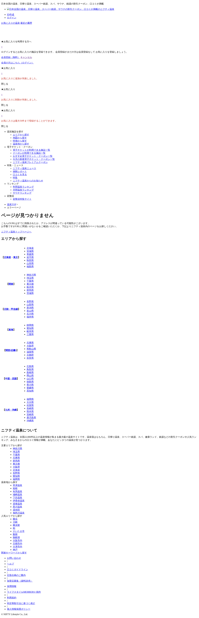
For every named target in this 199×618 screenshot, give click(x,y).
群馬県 (30, 290)
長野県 (30, 301)
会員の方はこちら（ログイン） (17, 62)
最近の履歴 (26, 23)
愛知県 (30, 328)
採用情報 (11, 586)
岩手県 (30, 257)
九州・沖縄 (11, 410)
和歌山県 (31, 349)
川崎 (15, 522)
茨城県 (30, 293)
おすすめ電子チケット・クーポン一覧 (32, 156)
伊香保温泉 (18, 500)
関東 (11, 284)
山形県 (30, 263)
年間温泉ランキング (23, 187)
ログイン (11, 17)
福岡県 (30, 399)
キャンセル (26, 57)
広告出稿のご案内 (16, 575)
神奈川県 (31, 275)
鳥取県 (30, 369)
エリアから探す (21, 134)
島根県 (30, 372)
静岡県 (30, 325)
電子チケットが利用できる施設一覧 (31, 150)
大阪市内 (17, 540)
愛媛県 (30, 388)
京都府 (30, 355)
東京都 (30, 284)
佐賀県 (30, 405)
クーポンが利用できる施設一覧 (29, 153)
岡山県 (30, 375)
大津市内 (17, 546)
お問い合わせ (14, 558)
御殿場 (16, 537)
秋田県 (30, 260)
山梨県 (30, 304)
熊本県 (30, 411)
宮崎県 (30, 414)
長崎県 (30, 408)
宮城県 (30, 251)
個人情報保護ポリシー (18, 609)
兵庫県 (30, 342)
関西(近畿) (11, 350)
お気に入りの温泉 (10, 23)
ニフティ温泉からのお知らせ (28, 180)
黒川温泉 (17, 506)
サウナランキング (22, 193)
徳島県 (30, 381)
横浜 (15, 519)
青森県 (30, 254)
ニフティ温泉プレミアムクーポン (30, 162)
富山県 (30, 310)
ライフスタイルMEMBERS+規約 (24, 592)
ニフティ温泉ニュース (24, 168)
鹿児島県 (31, 417)
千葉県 (30, 281)
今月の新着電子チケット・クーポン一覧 (34, 159)
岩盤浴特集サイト (22, 199)
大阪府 (30, 345)
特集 (15, 177)
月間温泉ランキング (23, 190)
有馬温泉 (17, 491)
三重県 (30, 334)
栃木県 (30, 287)
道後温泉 (17, 503)
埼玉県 (30, 278)
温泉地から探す (21, 144)
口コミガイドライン (17, 569)
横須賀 (16, 525)
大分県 (30, 402)
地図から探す (20, 137)
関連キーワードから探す (14, 552)
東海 (11, 329)
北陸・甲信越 (11, 309)
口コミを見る (20, 174)
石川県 (30, 314)
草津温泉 (17, 485)
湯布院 (16, 510)
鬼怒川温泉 (18, 513)
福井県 (30, 317)
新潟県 (30, 307)
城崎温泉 (17, 494)
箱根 (15, 488)
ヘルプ (10, 564)
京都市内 (17, 543)
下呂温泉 (17, 497)
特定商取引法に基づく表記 (21, 603)
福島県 (30, 266)
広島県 (30, 366)
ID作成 (10, 14)
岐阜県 (30, 331)
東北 (15, 257)
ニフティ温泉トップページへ (16, 231)
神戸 (15, 549)
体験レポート (20, 171)
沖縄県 (30, 420)
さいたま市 (18, 531)
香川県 (30, 384)
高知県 (30, 391)
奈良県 (30, 358)
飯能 (15, 534)
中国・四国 (11, 378)
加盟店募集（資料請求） (20, 581)
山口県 (30, 378)
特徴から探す (20, 141)
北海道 (7, 257)
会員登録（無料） (10, 57)
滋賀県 (30, 352)
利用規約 (11, 597)
